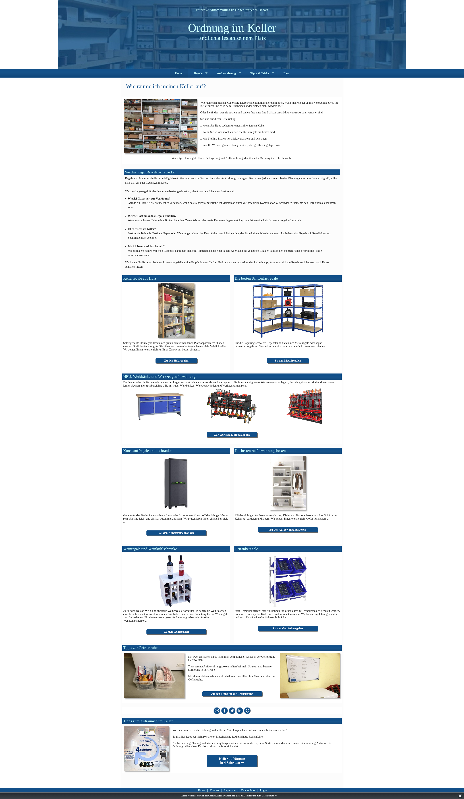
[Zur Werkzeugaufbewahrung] (159, 406)
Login (263, 790)
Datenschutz (248, 790)
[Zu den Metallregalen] (288, 310)
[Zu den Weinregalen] (176, 581)
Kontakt (214, 790)
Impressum (230, 790)
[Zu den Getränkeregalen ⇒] (288, 581)
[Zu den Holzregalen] (176, 310)
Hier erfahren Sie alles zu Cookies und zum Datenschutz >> (247, 795)
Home (201, 790)
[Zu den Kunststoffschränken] (176, 483)
